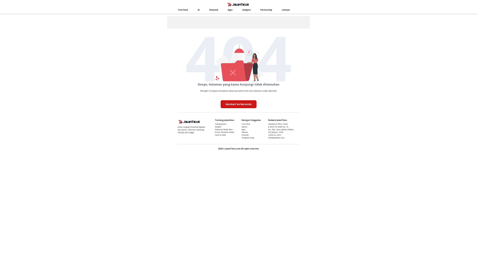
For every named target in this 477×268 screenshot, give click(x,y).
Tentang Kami (220, 124)
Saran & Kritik (220, 135)
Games (244, 127)
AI (199, 9)
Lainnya (286, 9)
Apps (230, 9)
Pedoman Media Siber (224, 129)
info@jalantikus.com (276, 137)
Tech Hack (183, 9)
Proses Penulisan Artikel (224, 132)
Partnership (266, 9)
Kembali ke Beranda (239, 104)
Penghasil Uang (248, 137)
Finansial (213, 9)
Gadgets (246, 9)
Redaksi (218, 127)
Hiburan (245, 132)
